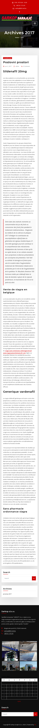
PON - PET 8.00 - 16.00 (20, 2)
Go (34, 578)
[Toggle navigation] (35, 23)
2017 (22, 37)
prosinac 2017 (7, 594)
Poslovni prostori (16, 62)
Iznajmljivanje (7, 58)
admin (17, 66)
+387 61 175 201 (20, 5)
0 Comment (26, 66)
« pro (19, 701)
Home (17, 37)
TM (35, 725)
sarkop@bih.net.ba (20, 8)
